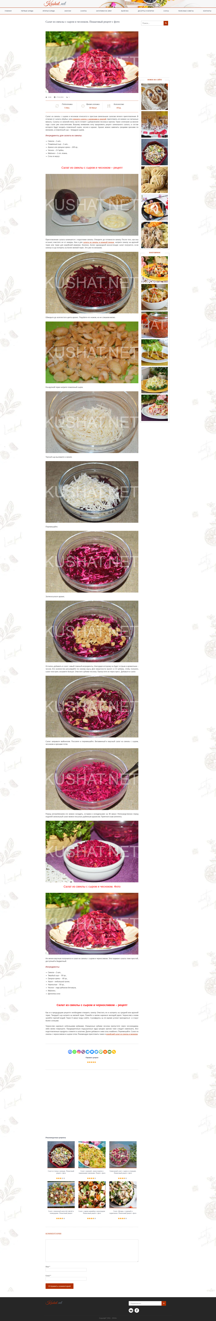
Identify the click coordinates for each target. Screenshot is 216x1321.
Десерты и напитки (146, 11)
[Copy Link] (114, 1052)
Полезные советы (186, 11)
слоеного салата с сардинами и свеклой (89, 119)
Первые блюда (27, 11)
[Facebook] (70, 1052)
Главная (8, 11)
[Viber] (83, 1052)
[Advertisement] (92, 1103)
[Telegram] (88, 1052)
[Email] (109, 1052)
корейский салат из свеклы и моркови (122, 1034)
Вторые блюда (49, 11)
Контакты (207, 11)
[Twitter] (96, 1052)
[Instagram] (79, 1052)
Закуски (67, 11)
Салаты (83, 11)
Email (48, 1276)
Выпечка (124, 11)
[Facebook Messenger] (92, 1052)
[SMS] (101, 1052)
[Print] (105, 1052)
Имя (48, 1267)
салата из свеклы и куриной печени (98, 242)
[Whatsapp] (74, 1052)
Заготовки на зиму (104, 11)
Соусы (166, 11)
